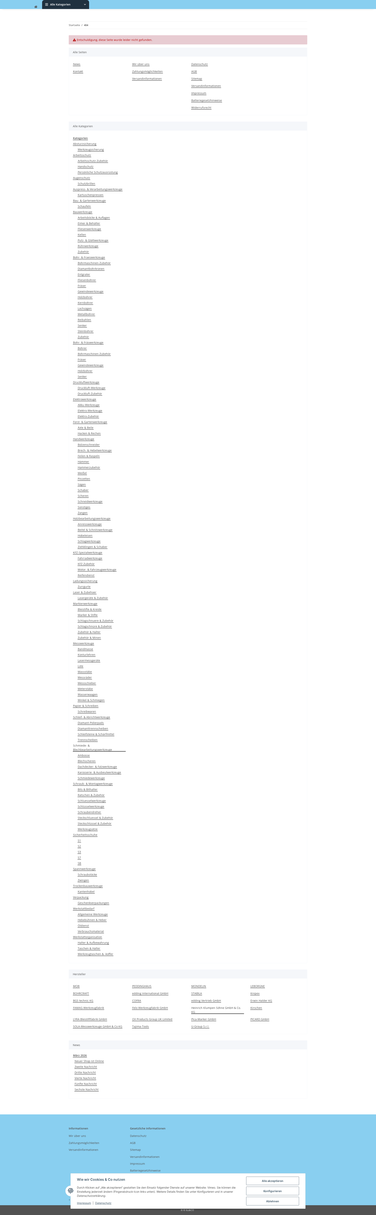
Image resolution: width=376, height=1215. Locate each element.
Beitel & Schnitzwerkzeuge (95, 530)
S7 (79, 857)
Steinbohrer (85, 331)
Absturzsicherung (84, 144)
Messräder (85, 677)
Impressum (84, 1203)
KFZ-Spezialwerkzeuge (87, 552)
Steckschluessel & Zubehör (95, 818)
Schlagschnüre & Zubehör (95, 626)
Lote (80, 666)
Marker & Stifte (88, 615)
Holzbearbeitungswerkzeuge (91, 518)
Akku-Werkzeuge (88, 405)
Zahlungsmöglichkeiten (147, 71)
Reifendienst (86, 575)
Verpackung (81, 897)
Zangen (83, 513)
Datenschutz (103, 1203)
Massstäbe (85, 672)
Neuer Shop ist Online (89, 1061)
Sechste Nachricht (87, 1089)
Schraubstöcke (87, 874)
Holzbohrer (85, 297)
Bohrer (82, 348)
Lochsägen (85, 308)
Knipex (254, 993)
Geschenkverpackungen (93, 903)
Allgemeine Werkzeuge (93, 914)
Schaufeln (84, 206)
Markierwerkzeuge (85, 603)
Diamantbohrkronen (91, 269)
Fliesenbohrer (87, 280)
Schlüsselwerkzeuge (91, 806)
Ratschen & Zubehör (91, 795)
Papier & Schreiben (85, 706)
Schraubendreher (89, 812)
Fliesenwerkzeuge (89, 229)
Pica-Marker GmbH (203, 1019)
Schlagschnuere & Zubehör (95, 620)
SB (79, 863)
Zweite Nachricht (86, 1067)
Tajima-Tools (140, 1026)
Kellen (82, 234)
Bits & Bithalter (88, 789)
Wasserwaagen (88, 694)
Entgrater (84, 274)
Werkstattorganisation (87, 937)
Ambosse (84, 755)
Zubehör (83, 251)
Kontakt (78, 71)
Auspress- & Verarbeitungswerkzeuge (97, 189)
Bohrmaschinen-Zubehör (94, 263)
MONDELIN (198, 986)
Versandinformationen (147, 78)
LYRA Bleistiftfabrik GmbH (90, 1019)
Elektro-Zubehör (88, 416)
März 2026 (80, 1055)
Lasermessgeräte (89, 660)
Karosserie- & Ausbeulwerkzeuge (99, 772)
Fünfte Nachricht (86, 1084)
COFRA (136, 1000)
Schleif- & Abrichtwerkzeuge (91, 717)
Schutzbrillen (86, 183)
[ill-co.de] (36, 7)
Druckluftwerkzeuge (86, 382)
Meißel (82, 473)
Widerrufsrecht (201, 107)
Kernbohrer (85, 303)
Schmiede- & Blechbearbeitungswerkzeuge (92, 747)
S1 (79, 840)
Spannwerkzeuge (84, 869)
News (76, 64)
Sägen (82, 484)
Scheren (83, 496)
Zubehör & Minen (89, 638)
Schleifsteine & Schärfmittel (96, 734)
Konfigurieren (272, 1191)
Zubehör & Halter (89, 632)
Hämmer (83, 462)
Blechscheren (87, 761)
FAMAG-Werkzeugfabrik (88, 1008)
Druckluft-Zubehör (90, 393)
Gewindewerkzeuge (90, 291)
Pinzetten (84, 479)
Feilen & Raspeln (89, 456)
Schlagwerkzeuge (89, 541)
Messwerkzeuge (83, 643)
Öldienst (83, 925)
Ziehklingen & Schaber (92, 547)
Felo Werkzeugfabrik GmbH (150, 1008)
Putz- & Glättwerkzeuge (93, 240)
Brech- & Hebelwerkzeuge (95, 450)
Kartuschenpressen (90, 195)
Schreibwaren (87, 711)
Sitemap (196, 78)
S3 (79, 852)
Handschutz (85, 166)
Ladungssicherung (85, 581)
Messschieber (87, 683)
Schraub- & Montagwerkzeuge (93, 784)
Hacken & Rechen (89, 433)
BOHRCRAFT (81, 993)
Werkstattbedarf (83, 908)
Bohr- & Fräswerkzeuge (88, 342)
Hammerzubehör (89, 467)
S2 (79, 846)
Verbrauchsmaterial (91, 931)
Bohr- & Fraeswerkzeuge (89, 257)
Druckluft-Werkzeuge (91, 388)
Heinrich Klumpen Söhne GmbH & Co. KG (216, 1010)
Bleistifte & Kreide (89, 609)
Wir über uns (140, 64)
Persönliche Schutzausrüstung (98, 172)
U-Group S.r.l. (200, 1026)
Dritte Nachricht (85, 1072)
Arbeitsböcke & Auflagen (94, 217)
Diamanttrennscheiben (93, 728)
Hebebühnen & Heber (92, 920)
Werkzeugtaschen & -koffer (95, 954)
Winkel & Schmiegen (91, 700)
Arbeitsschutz (82, 155)
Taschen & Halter (89, 948)
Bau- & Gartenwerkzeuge (89, 200)
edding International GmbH (150, 993)
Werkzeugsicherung (91, 149)
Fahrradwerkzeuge (90, 558)
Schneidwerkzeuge (90, 501)
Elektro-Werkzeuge (90, 410)
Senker (82, 325)
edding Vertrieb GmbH (206, 1000)
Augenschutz (81, 178)
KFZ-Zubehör (86, 564)
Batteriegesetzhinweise (206, 100)
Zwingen (83, 880)
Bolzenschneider (89, 444)
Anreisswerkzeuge (90, 524)
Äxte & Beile (85, 427)
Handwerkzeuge (83, 439)
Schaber (83, 490)
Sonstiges (84, 507)
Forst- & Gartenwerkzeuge (90, 422)
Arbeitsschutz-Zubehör (93, 161)
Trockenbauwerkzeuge (88, 886)
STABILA (196, 993)
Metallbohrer (86, 314)
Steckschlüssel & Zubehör (94, 823)
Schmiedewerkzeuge (91, 778)
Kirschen (256, 1008)
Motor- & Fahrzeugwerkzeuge (97, 569)
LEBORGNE (257, 986)
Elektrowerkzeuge (84, 399)
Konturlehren (86, 655)
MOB (76, 986)
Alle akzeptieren (272, 1181)
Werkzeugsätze (88, 829)
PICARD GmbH (259, 1019)
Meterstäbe (85, 689)
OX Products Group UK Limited (152, 1019)
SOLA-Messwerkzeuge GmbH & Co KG (97, 1026)
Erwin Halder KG (261, 1000)
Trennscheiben (88, 740)
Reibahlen (84, 320)
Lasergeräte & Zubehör (93, 598)
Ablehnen (272, 1201)
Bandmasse (85, 649)
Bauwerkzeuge (82, 212)
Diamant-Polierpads (91, 723)
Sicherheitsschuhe (85, 835)
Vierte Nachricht (85, 1078)
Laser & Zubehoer (84, 592)
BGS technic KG (83, 1000)
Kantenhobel (86, 891)
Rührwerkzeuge (88, 246)
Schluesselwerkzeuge (92, 801)
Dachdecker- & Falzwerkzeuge (97, 767)
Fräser (82, 286)
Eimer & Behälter (89, 223)
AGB (194, 71)
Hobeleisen (85, 535)
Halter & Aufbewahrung (93, 942)
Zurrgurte (84, 586)
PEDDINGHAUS (141, 986)
